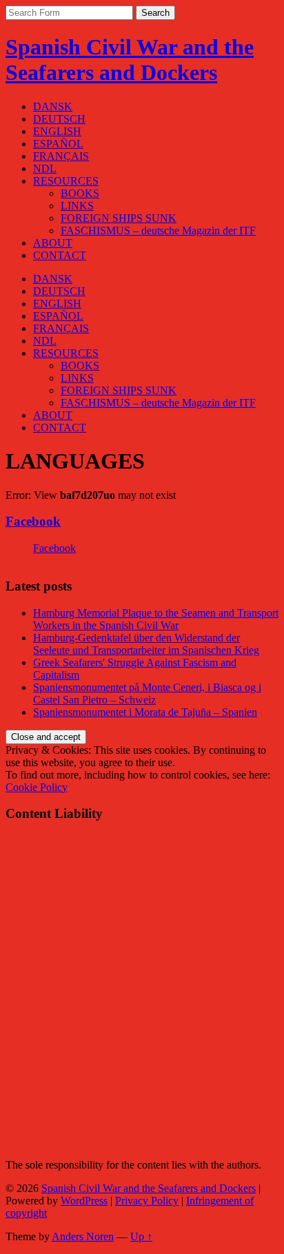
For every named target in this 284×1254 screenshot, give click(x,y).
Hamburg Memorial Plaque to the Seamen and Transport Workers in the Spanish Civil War (155, 619)
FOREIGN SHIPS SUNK (118, 218)
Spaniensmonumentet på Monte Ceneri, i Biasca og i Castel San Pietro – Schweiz (147, 693)
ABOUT (52, 243)
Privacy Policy (147, 1200)
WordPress (84, 1200)
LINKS (77, 206)
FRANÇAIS (61, 156)
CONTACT (59, 255)
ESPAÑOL (58, 144)
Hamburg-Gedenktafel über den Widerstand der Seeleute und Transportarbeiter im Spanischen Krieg (146, 644)
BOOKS (80, 193)
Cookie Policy (37, 787)
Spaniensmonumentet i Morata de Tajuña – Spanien (145, 712)
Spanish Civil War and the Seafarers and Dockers (130, 59)
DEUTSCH (59, 119)
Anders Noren (83, 1236)
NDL (45, 168)
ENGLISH (57, 131)
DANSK (52, 106)
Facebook (33, 521)
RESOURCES (66, 181)
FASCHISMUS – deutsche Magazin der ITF (158, 230)
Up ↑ (141, 1236)
